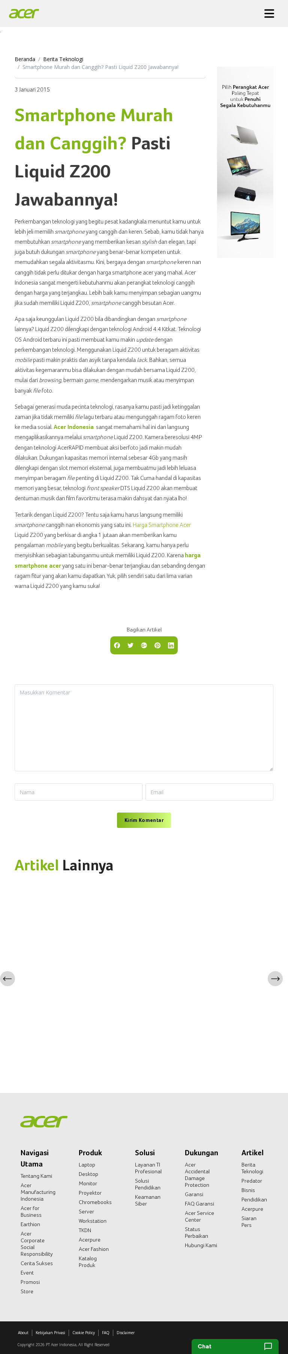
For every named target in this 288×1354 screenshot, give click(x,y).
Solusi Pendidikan (147, 1184)
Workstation (92, 1221)
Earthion (30, 1224)
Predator (252, 1180)
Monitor (88, 1183)
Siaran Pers (249, 1221)
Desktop (88, 1174)
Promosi (30, 1282)
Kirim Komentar (144, 820)
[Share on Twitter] (131, 644)
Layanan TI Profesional (148, 1168)
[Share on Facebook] (117, 644)
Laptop (87, 1164)
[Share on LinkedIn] (171, 644)
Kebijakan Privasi (50, 1332)
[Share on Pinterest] (157, 644)
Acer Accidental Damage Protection (197, 1174)
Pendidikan (254, 1199)
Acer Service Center (199, 1216)
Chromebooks (95, 1202)
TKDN (85, 1230)
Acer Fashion (94, 1249)
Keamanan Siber (147, 1200)
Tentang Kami (36, 1176)
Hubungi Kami (201, 1245)
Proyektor (90, 1192)
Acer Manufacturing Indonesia (38, 1192)
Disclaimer (126, 1332)
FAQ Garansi (199, 1203)
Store (27, 1291)
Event (27, 1272)
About (23, 1332)
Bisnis (248, 1190)
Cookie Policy (83, 1332)
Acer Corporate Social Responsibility (37, 1243)
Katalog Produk (88, 1262)
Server (86, 1211)
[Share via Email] (144, 644)
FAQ (106, 1332)
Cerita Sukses (37, 1263)
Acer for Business (31, 1211)
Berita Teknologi (63, 59)
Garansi (194, 1194)
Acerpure (89, 1239)
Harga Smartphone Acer (162, 524)
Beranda (25, 59)
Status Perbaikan (196, 1232)
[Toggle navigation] (269, 13)
